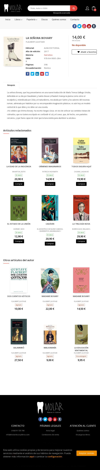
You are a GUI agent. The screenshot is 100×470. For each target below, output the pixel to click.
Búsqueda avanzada (61, 13)
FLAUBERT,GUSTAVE (35, 41)
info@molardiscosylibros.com (17, 434)
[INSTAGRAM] (84, 26)
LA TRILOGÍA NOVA (81, 223)
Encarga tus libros (83, 434)
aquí (31, 456)
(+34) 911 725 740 (17, 430)
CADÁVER (50, 223)
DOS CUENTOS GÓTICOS (18, 296)
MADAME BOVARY (50, 296)
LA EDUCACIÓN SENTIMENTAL (81, 349)
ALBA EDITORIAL (52, 48)
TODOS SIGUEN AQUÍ (81, 166)
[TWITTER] (79, 26)
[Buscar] (73, 8)
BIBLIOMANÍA (50, 347)
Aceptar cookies (86, 453)
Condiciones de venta (50, 434)
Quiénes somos (83, 430)
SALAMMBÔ (18, 347)
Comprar (19, 184)
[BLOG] (94, 26)
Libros (18, 19)
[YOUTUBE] (89, 26)
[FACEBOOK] (74, 26)
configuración (54, 456)
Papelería (31, 19)
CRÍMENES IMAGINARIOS (50, 166)
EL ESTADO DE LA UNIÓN (18, 223)
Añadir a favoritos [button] (88, 52)
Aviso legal (50, 430)
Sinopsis (11, 85)
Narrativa (48, 55)
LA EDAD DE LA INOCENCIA (19, 166)
